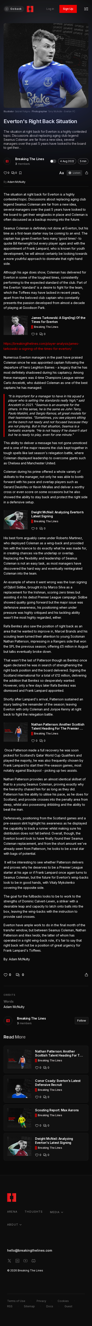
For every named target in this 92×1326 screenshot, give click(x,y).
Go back (15, 8)
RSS (10, 1306)
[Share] (86, 173)
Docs (49, 1306)
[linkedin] (17, 1261)
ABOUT (12, 1224)
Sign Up (68, 8)
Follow (81, 1020)
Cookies (63, 1301)
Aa (61, 173)
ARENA (12, 1211)
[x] (9, 1261)
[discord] (33, 1261)
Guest (68, 1306)
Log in (50, 8)
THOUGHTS (34, 1211)
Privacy (41, 1301)
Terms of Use (16, 1301)
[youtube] (25, 1261)
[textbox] (46, 577)
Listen (76, 172)
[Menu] (86, 9)
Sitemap (29, 1306)
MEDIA (55, 1212)
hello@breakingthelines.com (29, 1250)
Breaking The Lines (29, 159)
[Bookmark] (20, 173)
